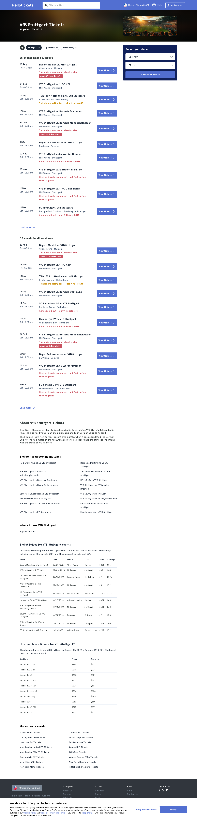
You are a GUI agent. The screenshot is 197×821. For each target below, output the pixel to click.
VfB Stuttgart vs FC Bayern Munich (98, 498)
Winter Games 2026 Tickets (83, 757)
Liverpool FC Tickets (30, 742)
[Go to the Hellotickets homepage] (23, 5)
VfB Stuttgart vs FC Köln (93, 493)
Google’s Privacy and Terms (52, 813)
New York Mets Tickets (32, 766)
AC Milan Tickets (77, 752)
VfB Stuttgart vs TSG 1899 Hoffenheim (40, 503)
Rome (98, 794)
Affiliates (67, 797)
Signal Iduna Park (29, 531)
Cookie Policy (29, 813)
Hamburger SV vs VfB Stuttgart (96, 512)
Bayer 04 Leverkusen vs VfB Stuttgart (39, 493)
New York (99, 790)
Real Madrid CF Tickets (32, 757)
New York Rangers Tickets (82, 762)
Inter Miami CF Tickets (32, 762)
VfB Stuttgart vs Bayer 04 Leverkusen (39, 485)
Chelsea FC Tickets (79, 732)
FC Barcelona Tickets (80, 742)
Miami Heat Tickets (30, 732)
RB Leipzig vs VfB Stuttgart (94, 480)
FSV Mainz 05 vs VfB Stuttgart (35, 498)
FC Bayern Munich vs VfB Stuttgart (38, 462)
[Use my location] (22, 47)
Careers (67, 794)
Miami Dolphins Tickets (81, 737)
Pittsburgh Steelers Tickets (83, 766)
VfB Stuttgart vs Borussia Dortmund (39, 480)
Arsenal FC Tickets (78, 747)
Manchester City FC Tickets (34, 752)
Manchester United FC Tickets (36, 747)
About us (67, 790)
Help (129, 790)
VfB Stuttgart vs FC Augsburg (35, 512)
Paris (97, 797)
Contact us (132, 794)
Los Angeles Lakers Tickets (34, 737)
